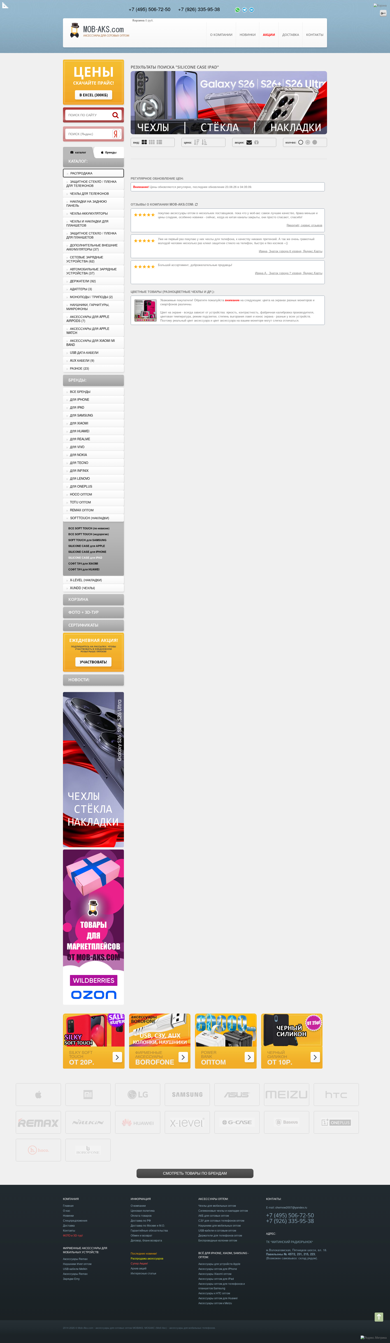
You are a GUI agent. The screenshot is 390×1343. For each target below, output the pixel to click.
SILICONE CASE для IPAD (85, 557)
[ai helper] (251, 8)
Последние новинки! (144, 1253)
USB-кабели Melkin (75, 1269)
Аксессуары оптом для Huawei (218, 1298)
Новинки (248, 34)
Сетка (144, 141)
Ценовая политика (143, 1210)
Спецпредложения (75, 1220)
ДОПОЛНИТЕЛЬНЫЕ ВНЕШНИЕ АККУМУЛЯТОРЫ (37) (92, 247)
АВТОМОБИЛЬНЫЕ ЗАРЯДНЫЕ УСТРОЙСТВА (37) (91, 271)
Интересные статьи (143, 1273)
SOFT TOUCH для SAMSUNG (87, 540)
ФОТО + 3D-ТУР (83, 612)
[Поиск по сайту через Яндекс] (116, 134)
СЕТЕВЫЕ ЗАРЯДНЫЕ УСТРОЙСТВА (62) (84, 259)
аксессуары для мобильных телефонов (192, 1327)
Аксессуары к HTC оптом (214, 1293)
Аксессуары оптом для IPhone (217, 1269)
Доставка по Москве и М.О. (148, 1225)
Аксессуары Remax (75, 1259)
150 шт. (314, 141)
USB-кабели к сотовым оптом (217, 1230)
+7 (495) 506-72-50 (149, 8)
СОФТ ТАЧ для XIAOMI (83, 563)
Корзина (78, 599)
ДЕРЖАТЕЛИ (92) (83, 281)
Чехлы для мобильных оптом (217, 1205)
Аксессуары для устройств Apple (219, 1264)
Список (159, 141)
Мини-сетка (151, 141)
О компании (221, 34)
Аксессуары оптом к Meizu (215, 1303)
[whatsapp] (237, 8)
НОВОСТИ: (79, 679)
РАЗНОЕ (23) (79, 368)
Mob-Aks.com (85, 1327)
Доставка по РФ (141, 1220)
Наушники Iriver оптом (77, 1264)
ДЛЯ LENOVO (80, 478)
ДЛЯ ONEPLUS (81, 486)
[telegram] (244, 8)
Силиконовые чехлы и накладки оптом (223, 1210)
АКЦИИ (269, 34)
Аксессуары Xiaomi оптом (214, 1274)
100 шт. (307, 141)
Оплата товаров (141, 1215)
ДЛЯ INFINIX (79, 470)
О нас (66, 1210)
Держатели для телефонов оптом (220, 1235)
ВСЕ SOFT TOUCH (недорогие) (88, 534)
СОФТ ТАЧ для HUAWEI (83, 569)
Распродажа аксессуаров (147, 1258)
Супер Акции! (139, 1263)
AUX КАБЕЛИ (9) (82, 360)
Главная (68, 1205)
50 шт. (300, 141)
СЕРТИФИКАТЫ (83, 625)
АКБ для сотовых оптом (213, 1215)
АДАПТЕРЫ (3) (81, 289)
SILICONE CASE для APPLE (86, 545)
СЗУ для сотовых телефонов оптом (221, 1220)
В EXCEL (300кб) (93, 95)
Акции (256, 141)
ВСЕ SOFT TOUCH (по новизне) (88, 528)
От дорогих (196, 141)
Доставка (290, 34)
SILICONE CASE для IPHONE (87, 551)
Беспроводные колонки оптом (217, 1240)
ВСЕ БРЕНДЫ (80, 391)
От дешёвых (204, 141)
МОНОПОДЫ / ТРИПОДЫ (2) (91, 296)
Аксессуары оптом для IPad (216, 1278)
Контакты (314, 34)
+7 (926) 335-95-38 (199, 8)
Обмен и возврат (141, 1235)
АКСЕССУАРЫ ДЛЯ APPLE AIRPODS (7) (87, 318)
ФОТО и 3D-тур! (73, 1235)
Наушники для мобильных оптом (219, 1225)
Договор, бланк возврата (146, 1240)
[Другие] (196, 204)
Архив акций (138, 1268)
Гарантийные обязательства (149, 1230)
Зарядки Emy (71, 1278)
